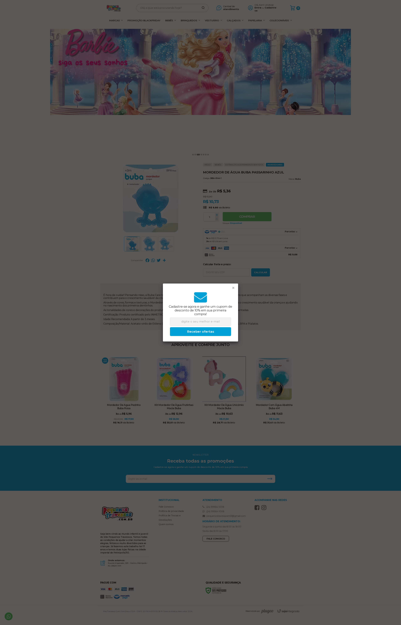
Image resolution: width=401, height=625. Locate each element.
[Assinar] (200, 331)
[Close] (233, 288)
